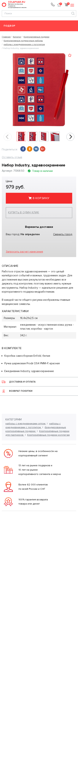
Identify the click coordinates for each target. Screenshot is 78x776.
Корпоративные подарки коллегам (48, 434)
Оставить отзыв (12, 157)
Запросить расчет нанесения (24, 251)
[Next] (70, 137)
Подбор (9, 26)
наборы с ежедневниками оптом (25, 423)
